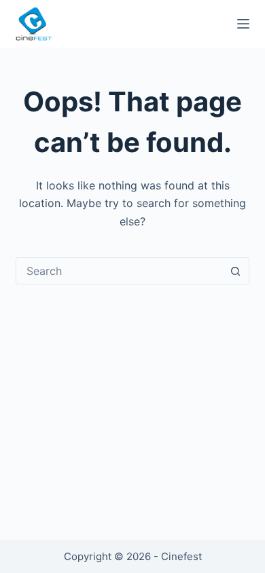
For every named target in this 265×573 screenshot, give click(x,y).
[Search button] (236, 271)
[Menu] (243, 24)
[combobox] (119, 270)
